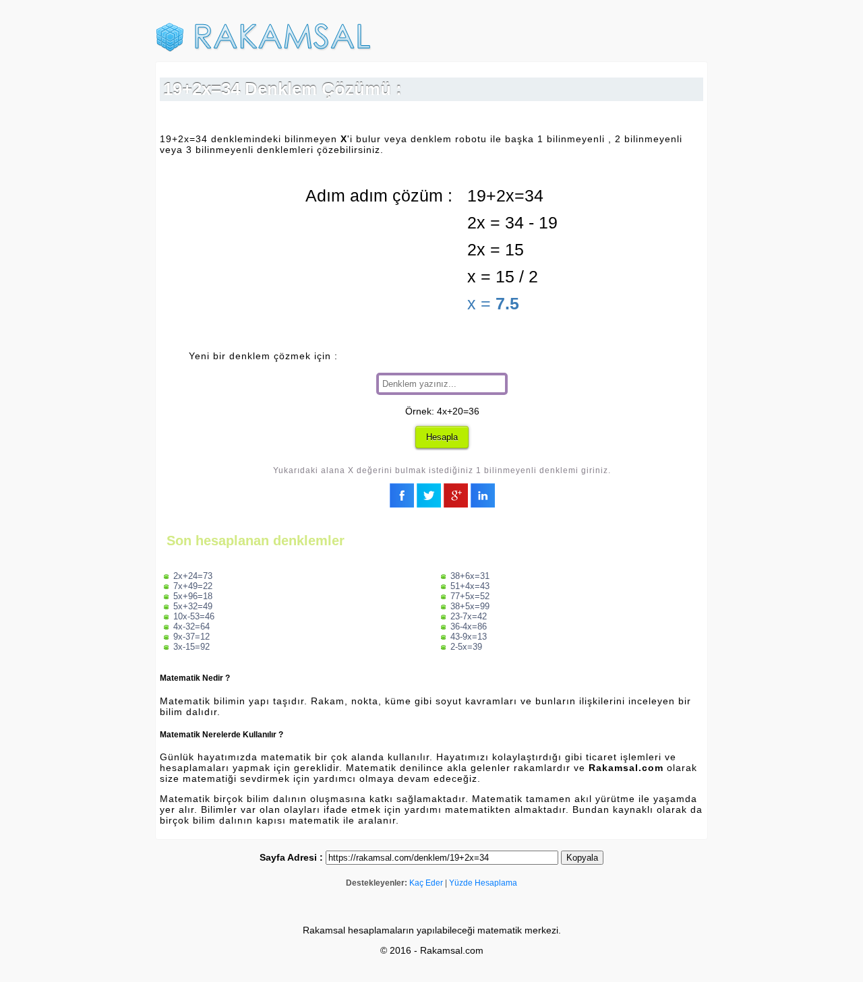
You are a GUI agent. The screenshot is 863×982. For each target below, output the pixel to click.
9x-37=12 (191, 637)
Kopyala (582, 858)
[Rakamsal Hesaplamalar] (263, 49)
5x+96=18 (192, 596)
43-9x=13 (468, 637)
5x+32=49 (192, 606)
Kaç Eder (426, 883)
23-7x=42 (468, 616)
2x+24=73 (192, 576)
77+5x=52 (469, 596)
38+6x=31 (469, 576)
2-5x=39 (466, 647)
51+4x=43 (469, 586)
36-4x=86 (468, 626)
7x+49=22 (192, 586)
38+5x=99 (469, 606)
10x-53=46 (193, 616)
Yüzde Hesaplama (483, 883)
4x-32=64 (191, 626)
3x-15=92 (191, 647)
